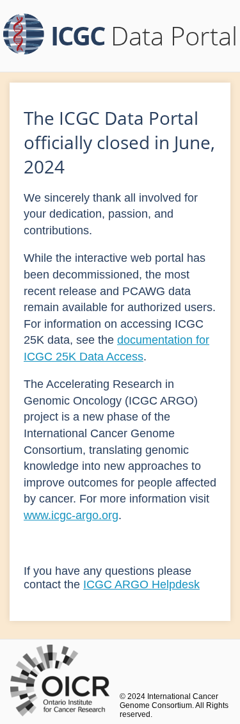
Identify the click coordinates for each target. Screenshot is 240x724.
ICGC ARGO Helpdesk (141, 584)
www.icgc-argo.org (71, 515)
